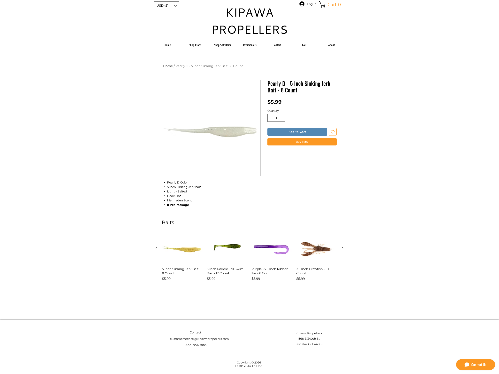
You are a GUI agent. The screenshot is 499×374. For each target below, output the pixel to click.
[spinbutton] (276, 117)
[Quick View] (182, 248)
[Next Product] (342, 248)
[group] (249, 269)
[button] (166, 5)
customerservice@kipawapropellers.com (199, 339)
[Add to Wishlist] (333, 132)
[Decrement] (270, 117)
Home (168, 66)
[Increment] (282, 117)
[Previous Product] (156, 248)
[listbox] (166, 5)
